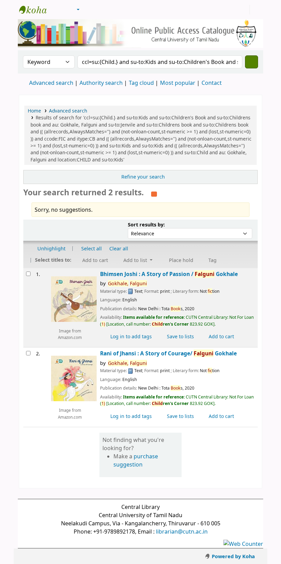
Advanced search (51, 83)
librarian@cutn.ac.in (182, 531)
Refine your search (143, 176)
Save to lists (180, 336)
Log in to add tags (130, 336)
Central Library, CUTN (36, 9)
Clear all (118, 248)
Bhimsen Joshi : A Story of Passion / (169, 274)
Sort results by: (146, 224)
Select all (91, 248)
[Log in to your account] (243, 9)
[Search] (251, 61)
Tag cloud (141, 83)
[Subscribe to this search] (154, 193)
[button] (59, 9)
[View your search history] (256, 9)
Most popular (177, 83)
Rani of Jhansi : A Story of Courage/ (168, 353)
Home (34, 110)
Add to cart (220, 336)
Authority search (101, 83)
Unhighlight (50, 248)
